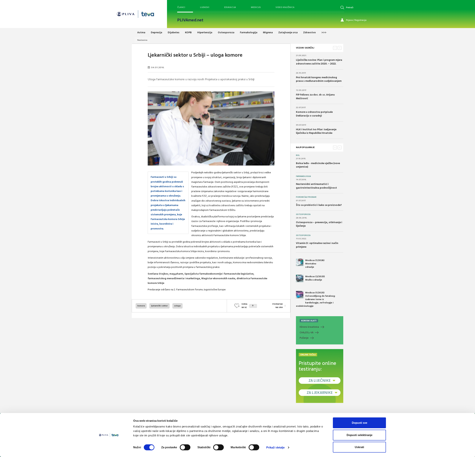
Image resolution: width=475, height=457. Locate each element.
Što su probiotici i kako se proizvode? (319, 205)
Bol (298, 155)
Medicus (256, 7)
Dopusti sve (359, 422)
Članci (181, 7)
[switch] (185, 447)
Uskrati (359, 447)
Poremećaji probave (306, 197)
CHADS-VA (306, 332)
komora (141, 305)
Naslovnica (142, 40)
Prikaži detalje (275, 447)
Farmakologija (303, 176)
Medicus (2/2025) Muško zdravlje (315, 278)
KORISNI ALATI (309, 320)
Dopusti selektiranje (359, 435)
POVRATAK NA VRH (277, 306)
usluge (177, 305)
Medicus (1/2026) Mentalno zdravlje (314, 263)
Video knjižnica (285, 7)
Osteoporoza (303, 214)
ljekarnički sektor (159, 305)
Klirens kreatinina (309, 326)
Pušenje (304, 337)
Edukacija (230, 7)
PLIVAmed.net (190, 20)
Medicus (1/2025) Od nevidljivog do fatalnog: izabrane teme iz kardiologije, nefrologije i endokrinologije (315, 299)
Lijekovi (204, 7)
